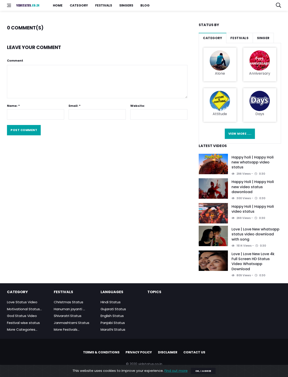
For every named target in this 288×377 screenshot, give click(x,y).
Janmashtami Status (71, 322)
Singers (126, 5)
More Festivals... (66, 329)
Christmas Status (68, 302)
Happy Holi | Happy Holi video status (253, 209)
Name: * (13, 106)
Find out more (176, 370)
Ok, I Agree (203, 371)
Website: (137, 106)
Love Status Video (22, 302)
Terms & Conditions (101, 352)
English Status (112, 315)
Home (58, 5)
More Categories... (22, 329)
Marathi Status (113, 329)
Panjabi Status (113, 322)
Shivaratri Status (67, 315)
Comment (15, 60)
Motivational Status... (24, 309)
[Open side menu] (9, 5)
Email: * (75, 106)
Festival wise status (23, 322)
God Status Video (22, 315)
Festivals (103, 5)
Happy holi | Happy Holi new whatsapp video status (253, 162)
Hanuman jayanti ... (69, 309)
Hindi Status (111, 302)
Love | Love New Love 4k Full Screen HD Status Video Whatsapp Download (253, 261)
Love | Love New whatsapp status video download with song (255, 234)
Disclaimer (167, 352)
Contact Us (194, 352)
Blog (145, 5)
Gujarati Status (113, 309)
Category (79, 5)
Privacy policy (139, 352)
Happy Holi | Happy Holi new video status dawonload (253, 186)
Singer (263, 38)
